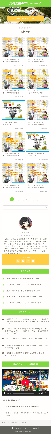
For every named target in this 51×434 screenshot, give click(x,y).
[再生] (5, 393)
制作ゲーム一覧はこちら (25, 18)
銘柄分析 (24, 423)
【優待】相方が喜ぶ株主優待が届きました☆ (23, 291)
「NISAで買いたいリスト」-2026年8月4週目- (23, 285)
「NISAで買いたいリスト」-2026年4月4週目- (23, 338)
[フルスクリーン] (46, 393)
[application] (25, 382)
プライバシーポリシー (20, 428)
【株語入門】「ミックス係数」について (21, 319)
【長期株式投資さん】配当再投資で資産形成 (21, 406)
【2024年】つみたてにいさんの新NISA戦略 (22, 329)
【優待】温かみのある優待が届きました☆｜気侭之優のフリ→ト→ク (27, 321)
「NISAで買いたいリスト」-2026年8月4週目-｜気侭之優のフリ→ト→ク (27, 331)
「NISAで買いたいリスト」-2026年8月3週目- (23, 303)
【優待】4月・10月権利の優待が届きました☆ (23, 297)
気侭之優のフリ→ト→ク (25, 3)
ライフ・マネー (14, 423)
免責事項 (34, 428)
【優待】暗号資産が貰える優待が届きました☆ (23, 346)
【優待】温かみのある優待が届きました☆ (22, 278)
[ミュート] (42, 393)
